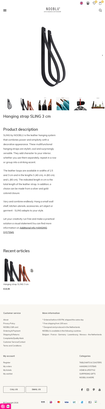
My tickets (7, 370)
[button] (5, 10)
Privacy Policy (9, 323)
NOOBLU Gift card (10, 327)
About (5, 320)
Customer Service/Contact (14, 342)
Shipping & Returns (11, 334)
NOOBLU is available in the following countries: (61, 331)
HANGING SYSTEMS (87, 366)
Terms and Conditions (12, 346)
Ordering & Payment (11, 331)
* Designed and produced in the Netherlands (61, 327)
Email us (36, 389)
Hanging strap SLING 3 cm (16, 284)
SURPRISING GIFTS (87, 374)
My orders (7, 366)
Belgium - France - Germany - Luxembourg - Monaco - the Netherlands (72, 334)
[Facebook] (82, 390)
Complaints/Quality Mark (13, 338)
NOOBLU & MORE (86, 377)
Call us (14, 389)
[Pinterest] (94, 390)
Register (6, 362)
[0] (100, 3)
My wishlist (7, 374)
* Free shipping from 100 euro (54, 323)
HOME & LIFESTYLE (87, 370)
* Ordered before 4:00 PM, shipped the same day (63, 320)
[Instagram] (88, 390)
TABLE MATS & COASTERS (90, 362)
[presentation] (102, 55)
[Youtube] (100, 390)
